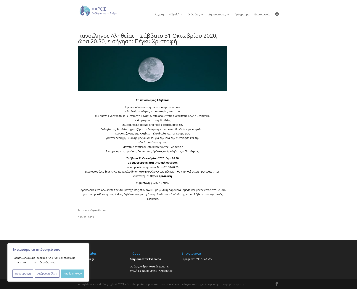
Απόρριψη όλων (47, 273)
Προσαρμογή (23, 273)
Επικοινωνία (262, 14)
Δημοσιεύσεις (217, 14)
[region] (48, 262)
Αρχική (159, 14)
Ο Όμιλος (194, 14)
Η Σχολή (174, 14)
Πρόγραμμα (242, 14)
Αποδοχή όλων (73, 273)
